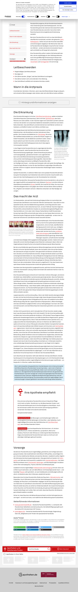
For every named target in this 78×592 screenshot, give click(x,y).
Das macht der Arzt (15, 48)
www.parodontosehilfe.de (23, 505)
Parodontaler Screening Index (37, 368)
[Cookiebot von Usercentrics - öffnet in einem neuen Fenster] (8, 17)
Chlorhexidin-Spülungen (36, 462)
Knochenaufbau (39, 377)
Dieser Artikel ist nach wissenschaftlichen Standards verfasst (36, 534)
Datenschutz (43, 583)
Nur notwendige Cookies (68, 9)
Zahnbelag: (41, 134)
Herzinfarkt (34, 62)
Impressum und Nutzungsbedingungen (26, 583)
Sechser (48, 182)
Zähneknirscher (55, 477)
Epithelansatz (50, 118)
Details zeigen (65, 16)
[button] (20, 527)
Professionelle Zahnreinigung (42, 468)
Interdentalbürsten (51, 460)
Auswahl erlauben (68, 6)
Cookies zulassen (68, 2)
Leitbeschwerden (15, 31)
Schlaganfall (45, 62)
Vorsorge (12, 54)
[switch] (37, 17)
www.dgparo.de (20, 511)
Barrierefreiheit (39, 586)
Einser (33, 184)
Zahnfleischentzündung (43, 116)
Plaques (22, 472)
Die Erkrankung (14, 42)
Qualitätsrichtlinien (63, 583)
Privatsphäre (52, 583)
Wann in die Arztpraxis (16, 36)
